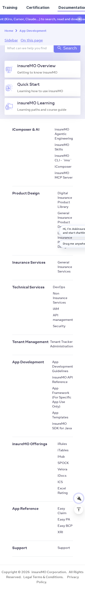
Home (9, 30)
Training (9, 7)
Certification (37, 7)
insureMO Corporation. (49, 572)
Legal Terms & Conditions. (43, 577)
